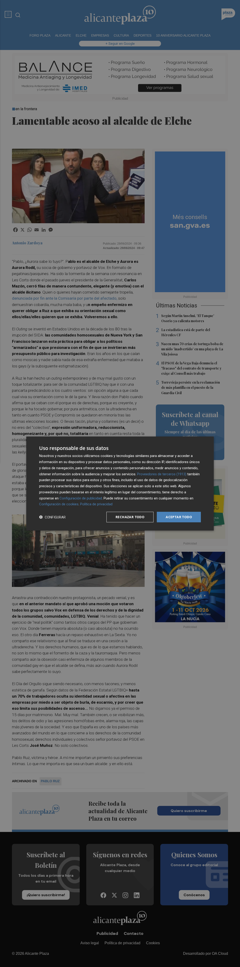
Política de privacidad (96, 504)
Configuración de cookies (59, 504)
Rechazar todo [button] (130, 517)
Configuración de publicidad (81, 498)
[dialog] (120, 484)
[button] (52, 517)
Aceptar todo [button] (179, 517)
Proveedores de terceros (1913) (161, 474)
